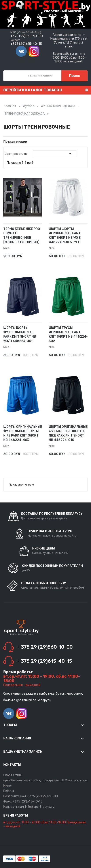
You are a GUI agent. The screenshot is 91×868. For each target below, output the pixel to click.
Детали (34, 254)
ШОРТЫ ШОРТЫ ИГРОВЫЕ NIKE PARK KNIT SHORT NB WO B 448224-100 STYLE (65, 235)
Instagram (34, 51)
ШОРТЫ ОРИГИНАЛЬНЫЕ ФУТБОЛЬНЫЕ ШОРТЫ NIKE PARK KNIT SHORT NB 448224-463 (22, 433)
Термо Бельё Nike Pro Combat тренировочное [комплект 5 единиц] (21, 235)
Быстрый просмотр (40, 254)
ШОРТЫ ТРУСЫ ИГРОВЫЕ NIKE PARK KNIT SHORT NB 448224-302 (68, 334)
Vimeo (21, 51)
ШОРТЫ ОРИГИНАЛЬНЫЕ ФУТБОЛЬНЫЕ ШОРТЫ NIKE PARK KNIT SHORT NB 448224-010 (68, 433)
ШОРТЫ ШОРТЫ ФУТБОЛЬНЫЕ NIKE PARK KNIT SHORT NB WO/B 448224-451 (19, 334)
